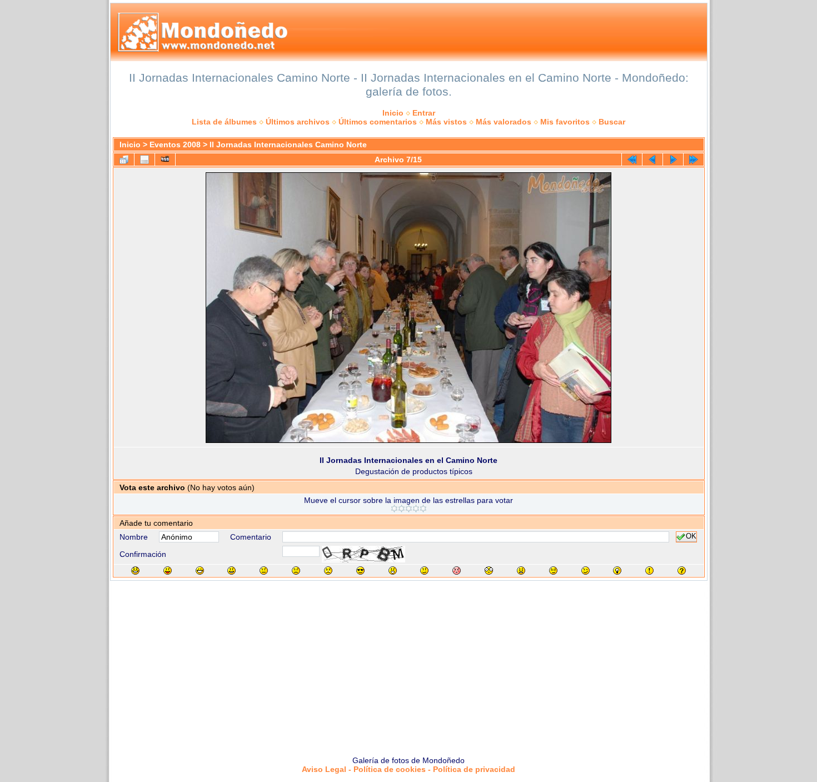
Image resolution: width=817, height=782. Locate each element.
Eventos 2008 (175, 144)
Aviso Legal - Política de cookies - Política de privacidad (408, 769)
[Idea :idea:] (617, 570)
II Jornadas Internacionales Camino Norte (288, 144)
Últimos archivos (298, 121)
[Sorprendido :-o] (392, 570)
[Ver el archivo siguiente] (673, 159)
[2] (401, 508)
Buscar (612, 121)
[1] (394, 508)
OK (691, 537)
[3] (408, 508)
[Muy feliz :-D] (200, 570)
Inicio (392, 112)
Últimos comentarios (377, 121)
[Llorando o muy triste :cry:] (328, 570)
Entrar (423, 112)
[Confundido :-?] (424, 570)
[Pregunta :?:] (681, 570)
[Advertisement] (408, 664)
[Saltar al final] (694, 159)
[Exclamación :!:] (649, 570)
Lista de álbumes (224, 121)
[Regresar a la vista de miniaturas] (124, 159)
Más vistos (446, 121)
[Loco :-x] (521, 570)
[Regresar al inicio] (632, 159)
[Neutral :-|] (264, 570)
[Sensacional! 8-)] (360, 570)
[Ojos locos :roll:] (553, 570)
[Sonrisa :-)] (231, 570)
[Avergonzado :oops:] (456, 570)
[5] (423, 508)
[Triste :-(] (296, 570)
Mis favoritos (565, 121)
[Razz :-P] (167, 570)
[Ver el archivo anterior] (652, 159)
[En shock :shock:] (489, 570)
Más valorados (503, 121)
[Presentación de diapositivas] (165, 159)
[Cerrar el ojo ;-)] (585, 570)
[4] (416, 508)
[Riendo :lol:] (135, 570)
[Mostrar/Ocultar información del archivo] (144, 159)
